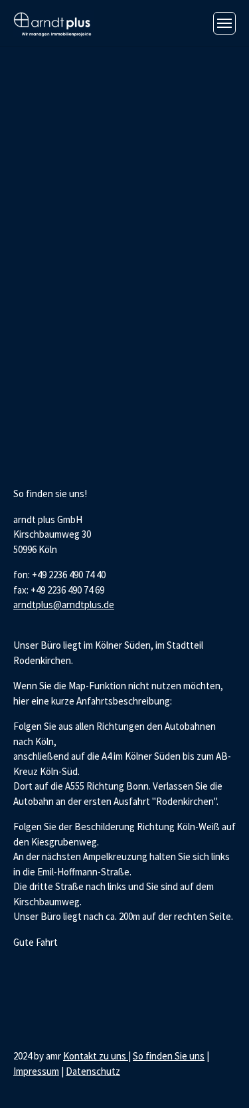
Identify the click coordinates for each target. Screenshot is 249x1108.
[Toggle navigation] (224, 23)
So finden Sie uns (169, 1056)
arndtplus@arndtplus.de (63, 604)
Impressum (36, 1071)
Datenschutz (93, 1071)
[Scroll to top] (221, 1080)
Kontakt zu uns (95, 1056)
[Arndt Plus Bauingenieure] (53, 23)
